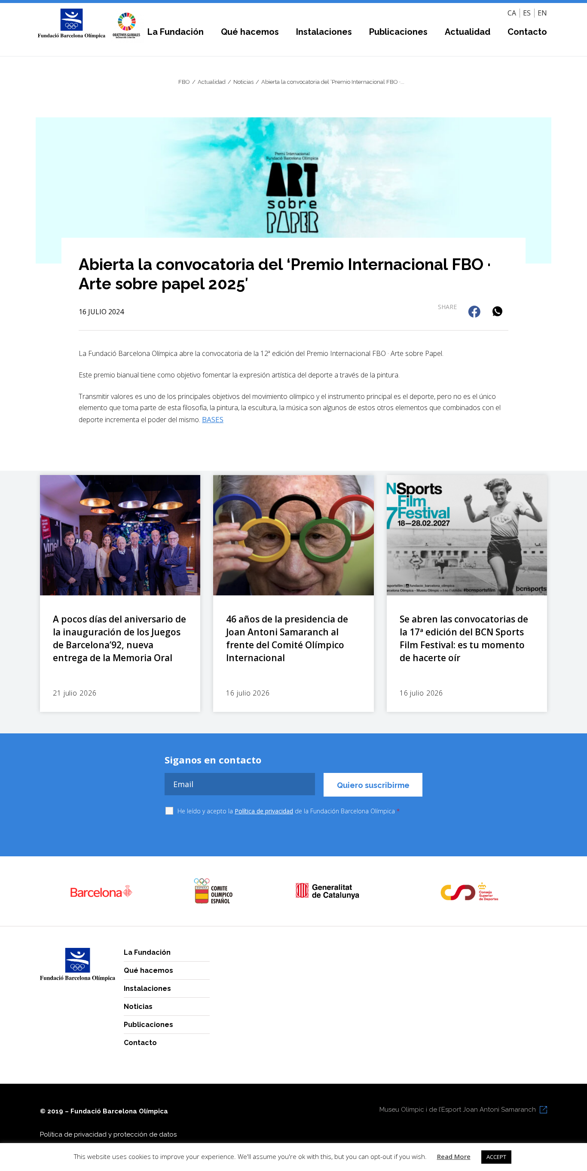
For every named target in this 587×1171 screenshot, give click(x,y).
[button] (475, 312)
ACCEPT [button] (496, 1157)
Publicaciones (398, 32)
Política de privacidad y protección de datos (108, 1134)
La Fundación (175, 32)
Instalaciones (324, 32)
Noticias (138, 1006)
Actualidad (467, 32)
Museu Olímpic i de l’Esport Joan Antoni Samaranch (457, 1109)
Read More (454, 1156)
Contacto (527, 32)
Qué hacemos (250, 32)
